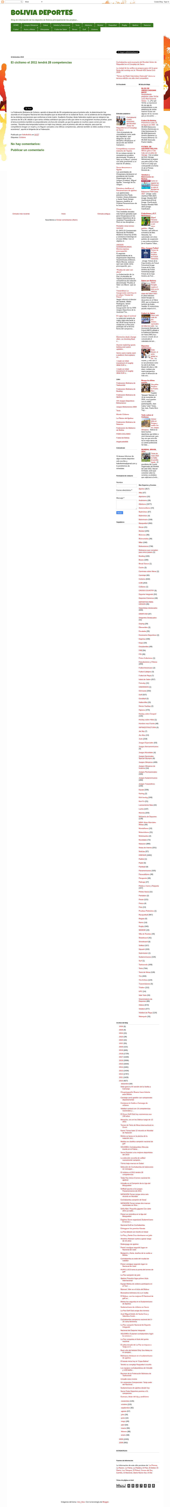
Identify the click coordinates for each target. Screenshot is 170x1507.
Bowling (142, 556)
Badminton (143, 512)
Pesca (141, 903)
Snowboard (143, 942)
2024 (121, 1033)
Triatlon (142, 987)
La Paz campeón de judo (130, 1275)
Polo (140, 907)
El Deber (152, 1468)
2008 (121, 1443)
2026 (121, 1026)
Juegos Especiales (146, 743)
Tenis (77, 25)
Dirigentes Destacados (148, 618)
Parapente (143, 878)
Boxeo (74, 29)
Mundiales (143, 840)
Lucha (141, 809)
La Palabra (137, 1468)
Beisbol (100, 25)
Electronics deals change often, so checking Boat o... (126, 339)
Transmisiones (144, 984)
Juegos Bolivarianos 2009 (126, 407)
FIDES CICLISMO (123, 434)
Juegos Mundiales (146, 753)
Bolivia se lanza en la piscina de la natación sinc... (134, 1137)
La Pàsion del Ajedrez (124, 418)
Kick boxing (143, 797)
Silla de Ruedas (145, 934)
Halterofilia (143, 702)
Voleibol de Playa (145, 1013)
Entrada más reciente (21, 214)
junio (123, 1418)
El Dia (150, 1473)
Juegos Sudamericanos (148, 778)
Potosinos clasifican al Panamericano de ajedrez (126, 189)
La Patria (128, 1468)
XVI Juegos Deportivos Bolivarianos (125, 402)
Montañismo (143, 828)
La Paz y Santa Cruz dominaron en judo (136, 1235)
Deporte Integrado (146, 594)
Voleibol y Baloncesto (61, 25)
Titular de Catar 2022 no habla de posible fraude (155, 458)
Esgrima (142, 639)
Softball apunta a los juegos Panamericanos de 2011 (131, 1190)
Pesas (141, 899)
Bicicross (142, 535)
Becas (141, 527)
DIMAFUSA (143, 614)
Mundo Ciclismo (122, 414)
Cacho (141, 568)
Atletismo (88, 25)
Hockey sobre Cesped (147, 714)
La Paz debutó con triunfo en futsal (134, 1232)
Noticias (142, 851)
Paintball (142, 867)
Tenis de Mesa (144, 972)
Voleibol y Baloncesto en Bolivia (147, 177)
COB (140, 583)
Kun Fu (141, 801)
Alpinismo (142, 496)
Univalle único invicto (129, 1379)
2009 (121, 1439)
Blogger (106, 1502)
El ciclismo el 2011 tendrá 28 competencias (132, 1173)
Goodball (142, 699)
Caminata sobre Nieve (147, 571)
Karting (141, 794)
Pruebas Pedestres (146, 911)
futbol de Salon (145, 679)
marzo (124, 1428)
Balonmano (143, 519)
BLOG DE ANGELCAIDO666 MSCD (148, 90)
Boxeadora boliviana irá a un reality (134, 1293)
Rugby (124, 25)
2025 (121, 1030)
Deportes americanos (146, 347)
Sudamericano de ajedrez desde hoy (135, 1388)
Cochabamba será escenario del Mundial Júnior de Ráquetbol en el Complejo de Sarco (136, 63)
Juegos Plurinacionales (148, 772)
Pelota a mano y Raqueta (149, 886)
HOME (16, 25)
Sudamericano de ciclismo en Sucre (135, 1307)
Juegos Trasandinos (147, 784)
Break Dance (144, 564)
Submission (143, 953)
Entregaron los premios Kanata (133, 1228)
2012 (121, 1074)
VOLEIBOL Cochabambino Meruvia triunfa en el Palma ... (134, 1148)
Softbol (141, 945)
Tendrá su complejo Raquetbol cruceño (136, 1365)
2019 (121, 1050)
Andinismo (143, 500)
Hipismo (142, 710)
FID (140, 654)
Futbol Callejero (145, 672)
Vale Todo (142, 995)
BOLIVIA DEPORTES (42, 13)
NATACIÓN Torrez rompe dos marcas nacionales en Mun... (135, 1204)
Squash (142, 949)
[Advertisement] (85, 40)
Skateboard (143, 938)
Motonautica (143, 836)
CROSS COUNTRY (146, 591)
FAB (140, 650)
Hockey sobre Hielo (146, 720)
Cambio (119, 1473)
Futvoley (142, 683)
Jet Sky (141, 731)
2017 (121, 1057)
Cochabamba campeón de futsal (133, 1200)
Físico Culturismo (145, 658)
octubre (124, 1404)
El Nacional (127, 1473)
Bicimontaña (143, 539)
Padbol (141, 859)
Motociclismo (144, 832)
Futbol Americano (146, 668)
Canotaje (142, 575)
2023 (121, 1037)
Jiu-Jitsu (142, 735)
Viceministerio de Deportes (145, 1000)
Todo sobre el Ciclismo (147, 416)
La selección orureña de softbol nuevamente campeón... (133, 1159)
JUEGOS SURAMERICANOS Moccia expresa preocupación (124, 248)
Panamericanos (145, 871)
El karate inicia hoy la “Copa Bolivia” (135, 1361)
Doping (141, 624)
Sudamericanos (145, 957)
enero (123, 1435)
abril (123, 1425)
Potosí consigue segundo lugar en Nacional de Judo (134, 1249)
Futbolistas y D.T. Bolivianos (148, 214)
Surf (140, 961)
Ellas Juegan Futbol (149, 248)
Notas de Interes (145, 848)
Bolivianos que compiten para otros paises (148, 551)
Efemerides (143, 627)
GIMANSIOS (144, 687)
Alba (140, 493)
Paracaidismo (144, 874)
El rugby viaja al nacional (126, 316)
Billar (141, 542)
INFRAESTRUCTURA (147, 727)
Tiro (140, 976)
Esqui (141, 643)
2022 (121, 1040)
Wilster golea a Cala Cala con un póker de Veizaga (149, 153)
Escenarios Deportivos (147, 635)
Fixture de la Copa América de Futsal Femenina (154, 254)
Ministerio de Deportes (148, 817)
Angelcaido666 (122, 442)
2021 (121, 1043)
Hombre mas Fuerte (147, 724)
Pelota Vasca (144, 892)
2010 (121, 1081)
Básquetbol (143, 523)
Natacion (147, 25)
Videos (141, 1005)
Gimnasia (142, 691)
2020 (121, 1047)
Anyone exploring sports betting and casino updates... (125, 347)
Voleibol (142, 1009)
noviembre (125, 1401)
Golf (84, 29)
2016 (121, 1060)
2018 (121, 1054)
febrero (124, 1431)
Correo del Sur (146, 1470)
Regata (141, 919)
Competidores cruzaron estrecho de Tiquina (125, 150)
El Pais (145, 1468)
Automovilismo (144, 508)
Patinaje (142, 882)
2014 (121, 1067)
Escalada (142, 631)
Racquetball (143, 915)
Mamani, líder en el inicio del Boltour (135, 1289)
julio (123, 1415)
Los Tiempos (127, 1470)
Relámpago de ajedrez (130, 1244)
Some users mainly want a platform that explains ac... (126, 355)
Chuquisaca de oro (123, 209)
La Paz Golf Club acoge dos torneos (135, 1311)
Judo (141, 739)
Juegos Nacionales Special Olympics (146, 757)
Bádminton (143, 516)
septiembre (125, 1408)
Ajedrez (135, 25)
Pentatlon (142, 896)
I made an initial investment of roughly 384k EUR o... (124, 363)
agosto (124, 1411)
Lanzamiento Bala (146, 805)
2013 (121, 1071)
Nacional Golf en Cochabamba (133, 1225)
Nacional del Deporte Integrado (133, 1330)
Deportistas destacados (148, 608)
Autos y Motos (29, 29)
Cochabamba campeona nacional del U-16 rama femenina (136, 1320)
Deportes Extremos (146, 598)
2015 (121, 1064)
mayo (123, 1421)
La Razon (120, 1468)
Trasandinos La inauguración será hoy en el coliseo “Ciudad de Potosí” (126, 294)
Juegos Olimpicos (31, 25)
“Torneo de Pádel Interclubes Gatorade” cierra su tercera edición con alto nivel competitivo (135, 77)
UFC (140, 991)
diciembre (125, 1084)
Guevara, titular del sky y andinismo (135, 1397)
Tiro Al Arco (143, 980)
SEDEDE (142, 930)
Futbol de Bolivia (122, 438)
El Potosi (136, 1470)
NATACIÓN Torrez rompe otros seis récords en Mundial (134, 1195)
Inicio (63, 214)
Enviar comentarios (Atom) (67, 220)
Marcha (142, 813)
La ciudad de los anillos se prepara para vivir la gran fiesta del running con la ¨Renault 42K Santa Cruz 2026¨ (137, 70)
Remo (141, 922)
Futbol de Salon (61, 29)
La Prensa (153, 1465)
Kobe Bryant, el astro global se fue (154, 354)
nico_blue (81, 1502)
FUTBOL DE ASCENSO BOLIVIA (149, 148)
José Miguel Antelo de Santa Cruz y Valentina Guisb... (135, 1315)
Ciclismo (94, 29)
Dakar (45, 25)
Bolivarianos (143, 546)
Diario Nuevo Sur (140, 1473)
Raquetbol (113, 25)
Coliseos (142, 587)
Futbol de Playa (145, 675)
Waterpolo (143, 1016)
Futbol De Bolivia (148, 121)
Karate (141, 790)
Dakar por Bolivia (148, 281)
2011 (121, 1077)
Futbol (15, 29)
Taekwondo (143, 965)
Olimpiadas (44, 29)
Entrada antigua (104, 214)
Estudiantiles (144, 647)
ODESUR (142, 855)
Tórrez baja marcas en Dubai (132, 1163)
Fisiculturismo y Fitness (148, 662)
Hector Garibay (145, 706)
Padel (141, 863)
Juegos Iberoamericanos (148, 747)
